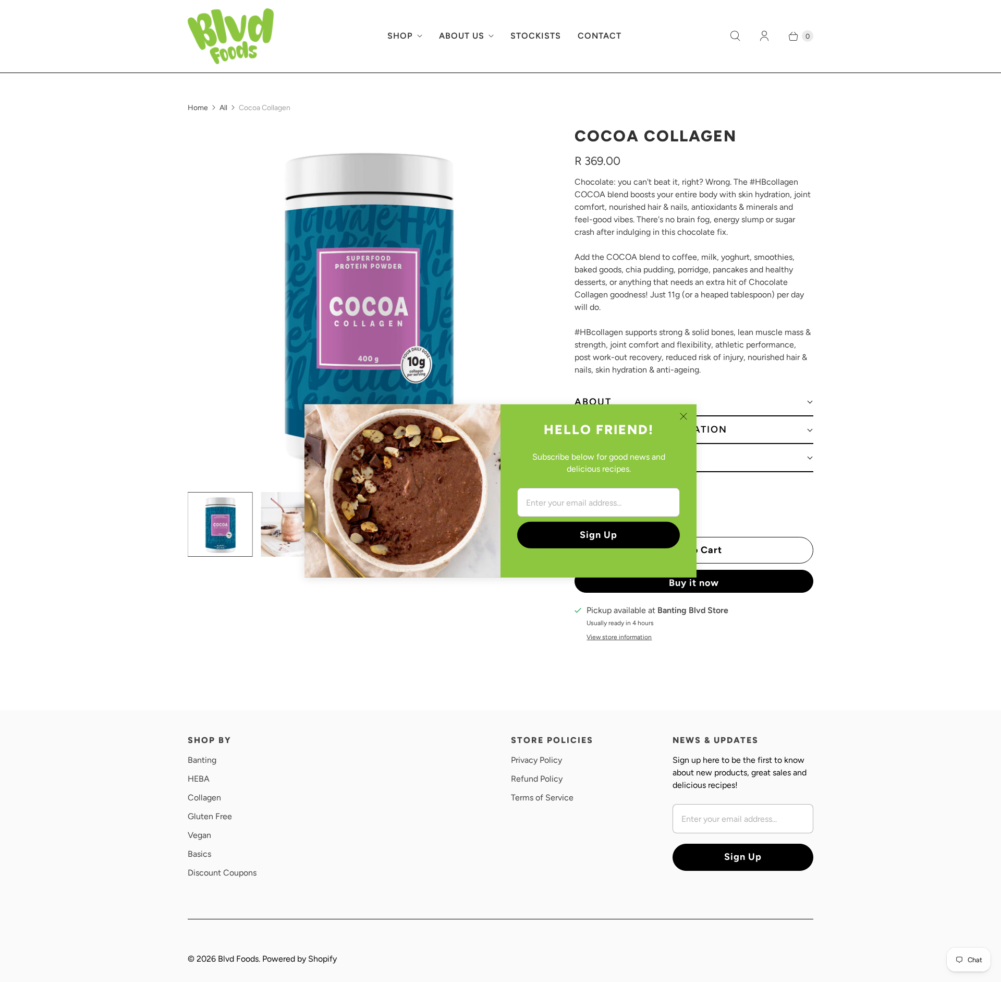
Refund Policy (537, 779)
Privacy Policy (536, 760)
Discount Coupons (222, 873)
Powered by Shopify (299, 959)
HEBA (199, 779)
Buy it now (694, 583)
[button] (694, 402)
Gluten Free (210, 816)
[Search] (735, 36)
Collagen (204, 798)
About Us (461, 36)
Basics (199, 854)
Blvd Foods (238, 959)
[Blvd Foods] (231, 36)
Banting (202, 760)
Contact (599, 36)
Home (198, 107)
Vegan (199, 835)
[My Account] (764, 36)
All (223, 107)
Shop (400, 36)
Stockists (535, 36)
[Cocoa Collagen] (366, 305)
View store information (619, 637)
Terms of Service (542, 798)
